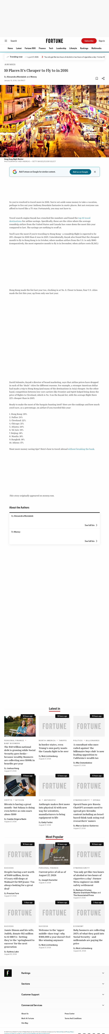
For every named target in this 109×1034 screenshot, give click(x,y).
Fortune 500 (30, 48)
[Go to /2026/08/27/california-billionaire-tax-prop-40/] (89, 726)
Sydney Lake (13, 952)
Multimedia (96, 48)
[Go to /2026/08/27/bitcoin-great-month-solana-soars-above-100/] (20, 785)
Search (14, 40)
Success (9, 868)
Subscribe (89, 40)
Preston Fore (13, 893)
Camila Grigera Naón (16, 819)
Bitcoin (20, 800)
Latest (19, 48)
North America (47, 740)
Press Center (70, 1013)
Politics (78, 740)
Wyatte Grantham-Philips (85, 893)
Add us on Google (80, 172)
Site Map (24, 1023)
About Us (24, 1013)
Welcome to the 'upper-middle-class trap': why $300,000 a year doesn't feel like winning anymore (54, 935)
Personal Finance (14, 740)
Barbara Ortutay (83, 890)
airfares (10, 65)
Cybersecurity (81, 800)
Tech (51, 48)
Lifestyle (73, 48)
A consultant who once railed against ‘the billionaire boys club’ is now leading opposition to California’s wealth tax (88, 751)
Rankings (84, 48)
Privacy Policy (69, 1032)
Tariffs (63, 740)
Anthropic (50, 800)
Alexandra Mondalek (16, 77)
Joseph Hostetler (49, 880)
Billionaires (93, 740)
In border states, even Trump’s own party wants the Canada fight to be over (53, 748)
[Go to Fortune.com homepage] (54, 41)
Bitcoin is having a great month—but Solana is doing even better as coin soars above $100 (19, 809)
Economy (78, 926)
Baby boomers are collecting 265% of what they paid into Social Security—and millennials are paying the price (89, 937)
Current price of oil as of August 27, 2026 (52, 873)
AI (40, 800)
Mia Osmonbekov (84, 763)
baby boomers (12, 743)
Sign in (102, 40)
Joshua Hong (13, 768)
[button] (10, 48)
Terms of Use (60, 1032)
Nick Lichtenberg (49, 756)
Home (10, 48)
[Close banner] (95, 171)
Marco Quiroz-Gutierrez (87, 826)
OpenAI (96, 800)
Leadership (61, 48)
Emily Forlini (47, 822)
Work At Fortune (27, 1018)
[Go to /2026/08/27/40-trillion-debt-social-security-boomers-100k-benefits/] (20, 726)
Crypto (8, 800)
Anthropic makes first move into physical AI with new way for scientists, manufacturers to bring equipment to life (54, 811)
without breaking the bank (81, 449)
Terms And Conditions (73, 1018)
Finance (42, 48)
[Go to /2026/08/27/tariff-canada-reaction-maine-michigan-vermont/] (54, 726)
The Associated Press (83, 895)
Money (34, 77)
